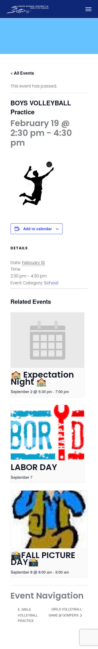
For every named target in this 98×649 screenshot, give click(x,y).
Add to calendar (37, 228)
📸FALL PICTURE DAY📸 (43, 558)
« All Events (22, 73)
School (51, 283)
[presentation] (47, 340)
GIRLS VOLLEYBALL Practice (28, 615)
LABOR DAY (34, 467)
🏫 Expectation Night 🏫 (42, 378)
